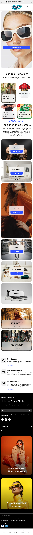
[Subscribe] (30, 410)
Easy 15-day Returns (14, 370)
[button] (2, 2)
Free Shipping (12, 359)
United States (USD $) (6, 515)
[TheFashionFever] (16, 7)
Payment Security (13, 382)
